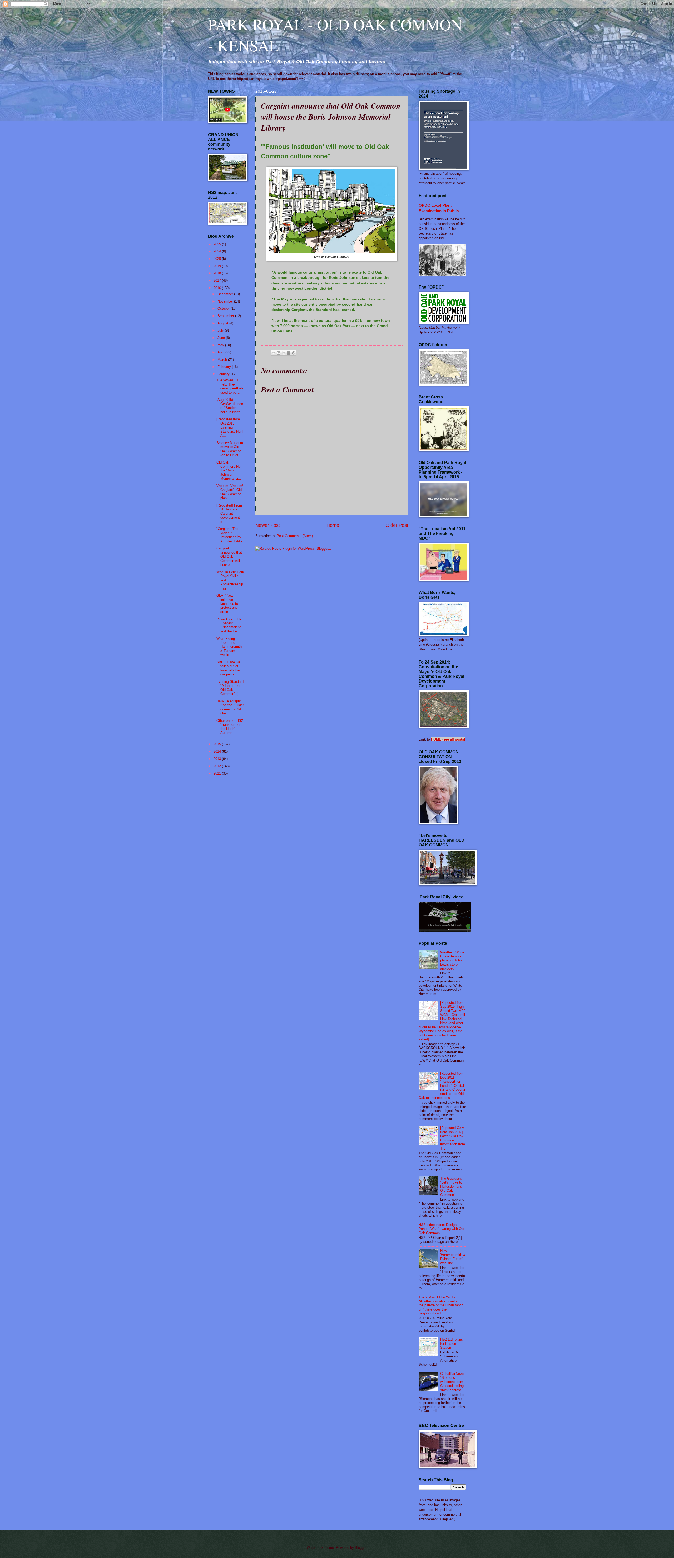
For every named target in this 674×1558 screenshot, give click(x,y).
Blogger (360, 1548)
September (226, 316)
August (223, 323)
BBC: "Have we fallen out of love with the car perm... (228, 668)
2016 (218, 288)
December (225, 294)
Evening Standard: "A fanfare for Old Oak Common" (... (230, 688)
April (221, 352)
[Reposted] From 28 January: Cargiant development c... (229, 513)
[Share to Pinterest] (293, 353)
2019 (218, 266)
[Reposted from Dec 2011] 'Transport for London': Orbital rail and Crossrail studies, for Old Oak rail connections (442, 1086)
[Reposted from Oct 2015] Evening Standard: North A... (230, 427)
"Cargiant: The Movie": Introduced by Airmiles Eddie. (230, 535)
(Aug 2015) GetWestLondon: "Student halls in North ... (230, 406)
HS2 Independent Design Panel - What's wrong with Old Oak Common (441, 1229)
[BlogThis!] (278, 353)
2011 (218, 773)
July (221, 330)
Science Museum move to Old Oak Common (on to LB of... (229, 449)
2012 (218, 766)
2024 (218, 251)
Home (332, 525)
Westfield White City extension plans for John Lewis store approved (452, 960)
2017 (218, 281)
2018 (218, 273)
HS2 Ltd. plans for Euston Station (451, 1343)
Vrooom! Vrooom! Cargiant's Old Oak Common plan (229, 492)
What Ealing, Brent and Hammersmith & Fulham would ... (229, 647)
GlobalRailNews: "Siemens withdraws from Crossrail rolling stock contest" (452, 1382)
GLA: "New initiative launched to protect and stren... (227, 603)
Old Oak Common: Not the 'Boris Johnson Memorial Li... (228, 470)
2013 (218, 759)
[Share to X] (283, 353)
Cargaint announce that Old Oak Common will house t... (229, 556)
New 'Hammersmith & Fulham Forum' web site (452, 1257)
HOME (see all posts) (448, 739)
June (221, 338)
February (224, 367)
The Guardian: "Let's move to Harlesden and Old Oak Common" (451, 1186)
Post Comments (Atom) (295, 536)
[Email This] (273, 353)
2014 (218, 751)
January (224, 374)
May (221, 345)
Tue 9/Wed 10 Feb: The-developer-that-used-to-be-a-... (230, 386)
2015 (218, 744)
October (224, 308)
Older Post (397, 525)
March (222, 360)
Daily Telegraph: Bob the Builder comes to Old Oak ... (230, 707)
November (225, 301)
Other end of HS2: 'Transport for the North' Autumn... (230, 727)
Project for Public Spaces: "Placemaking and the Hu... (229, 625)
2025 (218, 244)
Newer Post (267, 525)
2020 (218, 259)
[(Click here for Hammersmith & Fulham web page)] (445, 931)
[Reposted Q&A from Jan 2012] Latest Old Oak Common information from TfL (452, 1138)
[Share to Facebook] (288, 353)
